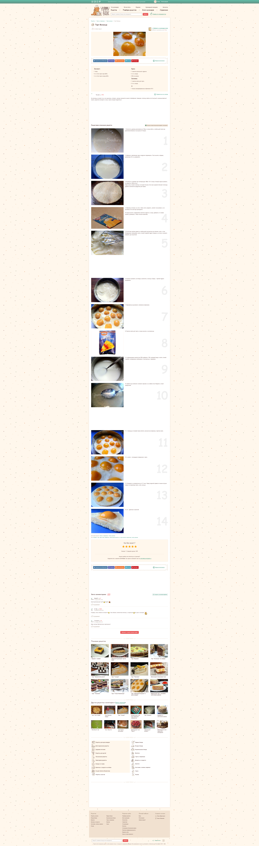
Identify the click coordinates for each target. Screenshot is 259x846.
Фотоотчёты (127, 7)
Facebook (112, 60)
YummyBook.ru (100, 10)
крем (101, 537)
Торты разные (112, 535)
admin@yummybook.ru (145, 558)
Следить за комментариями (161, 594)
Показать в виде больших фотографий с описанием (157, 125)
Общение (138, 7)
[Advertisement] (129, 111)
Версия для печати (160, 60)
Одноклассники (120, 60)
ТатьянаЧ (96, 620)
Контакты (165, 7)
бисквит (95, 537)
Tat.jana (98, 94)
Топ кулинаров (115, 7)
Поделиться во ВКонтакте (101, 60)
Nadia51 (96, 598)
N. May (95, 609)
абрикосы (107, 537)
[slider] (129, 547)
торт (98, 537)
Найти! (145, 14)
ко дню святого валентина (125, 537)
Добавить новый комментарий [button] (130, 632)
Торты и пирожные (104, 535)
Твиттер (128, 60)
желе (103, 537)
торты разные (135, 537)
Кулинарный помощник (152, 7)
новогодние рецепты (114, 537)
